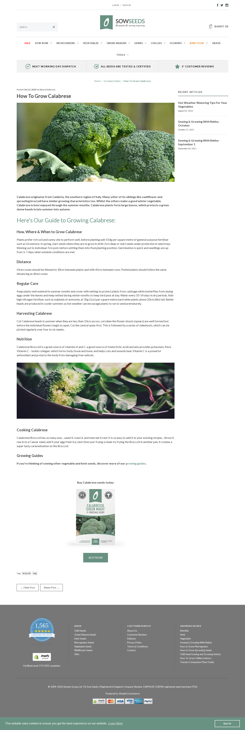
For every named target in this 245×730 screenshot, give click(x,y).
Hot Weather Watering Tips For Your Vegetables (202, 104)
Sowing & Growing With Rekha (196, 642)
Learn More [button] (115, 723)
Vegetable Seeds (83, 646)
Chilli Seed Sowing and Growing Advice (200, 654)
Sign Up (127, 5)
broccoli (26, 573)
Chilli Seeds (80, 630)
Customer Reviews (137, 634)
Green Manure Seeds (85, 634)
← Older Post (27, 587)
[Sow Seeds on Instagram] (226, 4)
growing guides (136, 463)
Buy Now (96, 557)
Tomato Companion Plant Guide (197, 662)
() (221, 26)
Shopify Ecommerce (129, 693)
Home (97, 81)
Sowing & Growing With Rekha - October (199, 123)
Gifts (76, 654)
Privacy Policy (134, 642)
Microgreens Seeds (84, 642)
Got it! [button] (227, 723)
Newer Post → (51, 587)
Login (115, 5)
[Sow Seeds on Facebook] (216, 4)
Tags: (19, 573)
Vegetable (185, 638)
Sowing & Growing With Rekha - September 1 (199, 142)
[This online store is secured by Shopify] (42, 656)
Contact (131, 650)
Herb (182, 634)
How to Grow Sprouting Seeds (196, 650)
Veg (35, 573)
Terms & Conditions (137, 646)
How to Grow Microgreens (194, 646)
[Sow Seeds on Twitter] (221, 4)
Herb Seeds (80, 638)
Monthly (184, 630)
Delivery (131, 638)
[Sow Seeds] (122, 22)
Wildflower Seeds (83, 650)
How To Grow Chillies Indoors (195, 658)
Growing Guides (112, 81)
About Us (132, 630)
